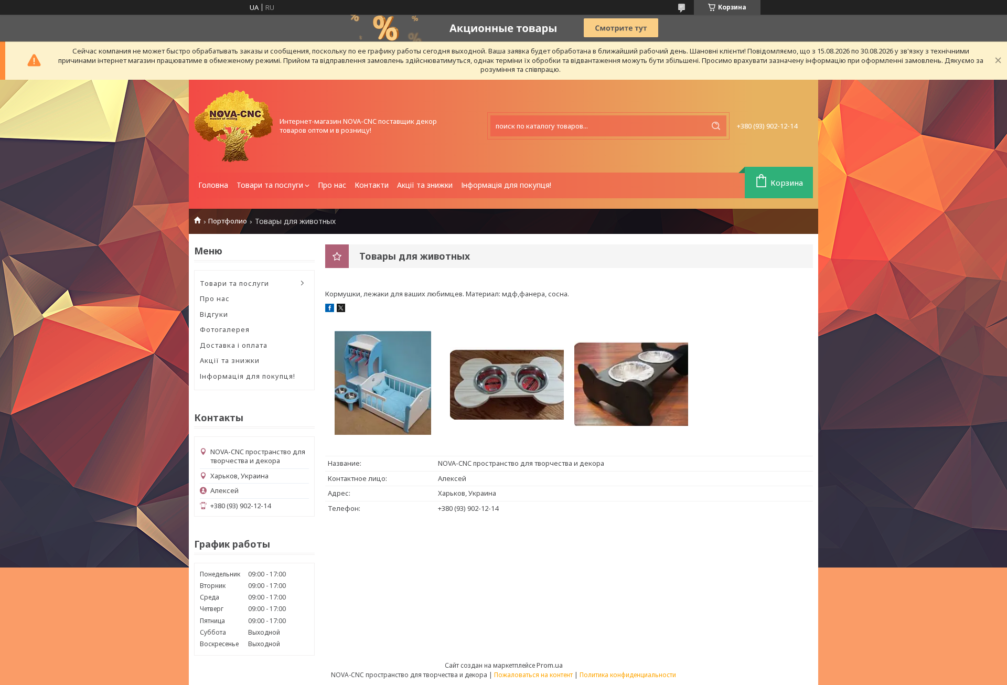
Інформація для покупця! (506, 185)
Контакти (372, 185)
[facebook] (329, 309)
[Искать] (715, 125)
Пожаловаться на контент (533, 674)
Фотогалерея (225, 329)
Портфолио (227, 221)
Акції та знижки (425, 185)
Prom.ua (550, 665)
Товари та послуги (270, 185)
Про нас (332, 185)
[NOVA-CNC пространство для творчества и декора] (233, 126)
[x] (341, 309)
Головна (213, 185)
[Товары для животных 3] (631, 382)
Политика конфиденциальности (628, 674)
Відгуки (214, 314)
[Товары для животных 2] (507, 382)
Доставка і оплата (233, 345)
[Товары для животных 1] (383, 382)
